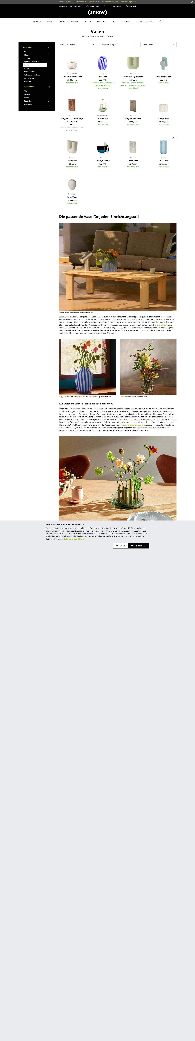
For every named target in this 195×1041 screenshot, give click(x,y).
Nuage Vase (163, 118)
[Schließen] (192, 2)
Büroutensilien (30, 71)
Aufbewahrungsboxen (32, 75)
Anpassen (120, 546)
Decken (27, 94)
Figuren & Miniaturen (32, 61)
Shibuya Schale (103, 160)
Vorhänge (28, 104)
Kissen (26, 97)
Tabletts (27, 68)
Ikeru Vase (103, 118)
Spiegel (27, 58)
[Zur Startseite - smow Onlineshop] (97, 12)
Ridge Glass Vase (133, 118)
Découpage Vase (163, 76)
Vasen (26, 65)
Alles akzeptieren (139, 546)
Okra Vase (163, 160)
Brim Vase (72, 197)
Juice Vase (102, 76)
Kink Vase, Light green (133, 76)
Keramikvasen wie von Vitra (133, 425)
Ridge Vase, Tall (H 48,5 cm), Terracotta (72, 120)
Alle (25, 51)
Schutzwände (29, 81)
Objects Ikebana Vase (72, 76)
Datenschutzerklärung (74, 539)
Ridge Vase (133, 160)
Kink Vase (72, 160)
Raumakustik (29, 78)
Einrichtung (162, 325)
